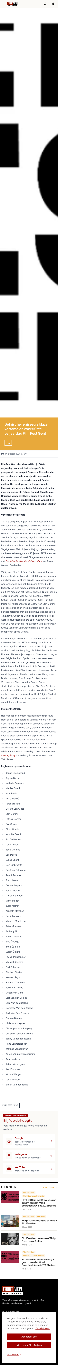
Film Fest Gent (28, 1192)
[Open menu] (3, 4)
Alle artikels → (48, 1188)
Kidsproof (41, 1216)
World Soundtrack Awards (33, 1196)
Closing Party (8, 755)
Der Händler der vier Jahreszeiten (24, 561)
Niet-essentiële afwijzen (29, 1345)
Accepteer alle (29, 1336)
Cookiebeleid (42, 1328)
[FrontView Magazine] (12, 1290)
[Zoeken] (45, 4)
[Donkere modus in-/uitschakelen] (54, 4)
